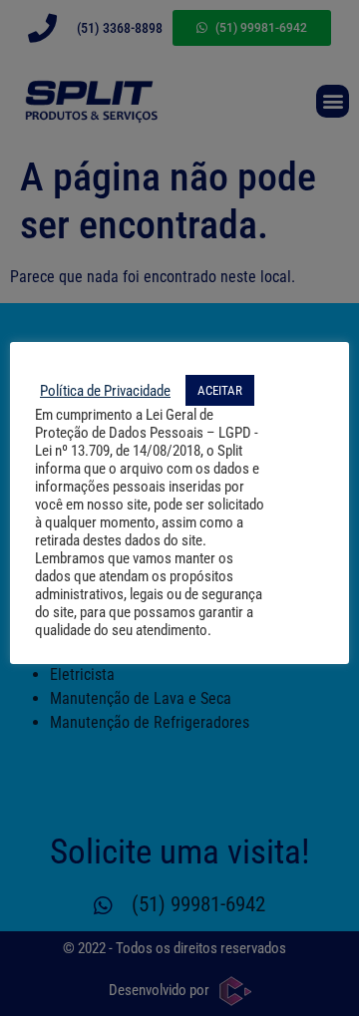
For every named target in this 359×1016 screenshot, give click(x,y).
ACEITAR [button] (219, 390)
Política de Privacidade (105, 391)
